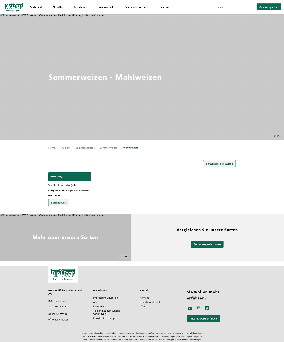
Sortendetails (59, 202)
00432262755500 (58, 313)
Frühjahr (65, 147)
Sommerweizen (109, 147)
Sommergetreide (85, 147)
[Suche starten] (249, 7)
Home (51, 147)
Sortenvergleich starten (219, 163)
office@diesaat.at (58, 319)
